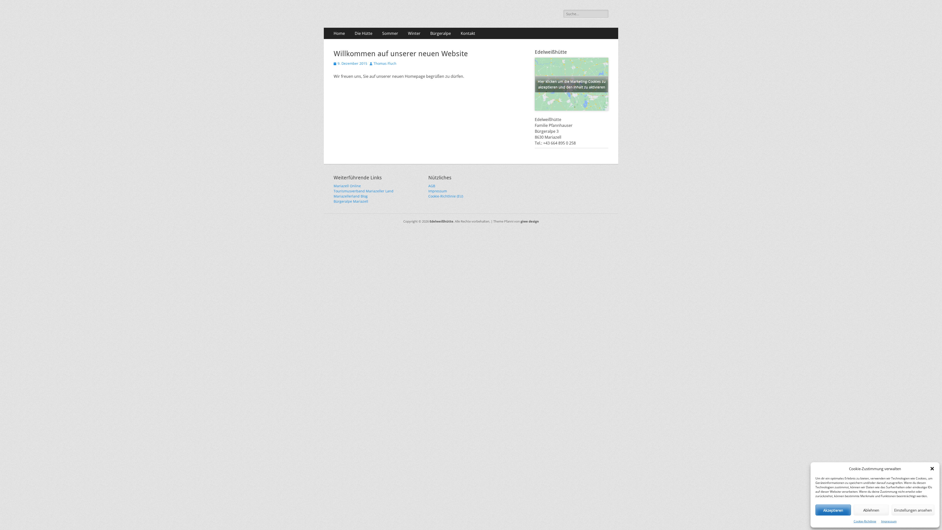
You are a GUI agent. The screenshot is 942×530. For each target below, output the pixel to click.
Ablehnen (871, 510)
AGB (431, 186)
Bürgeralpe (440, 33)
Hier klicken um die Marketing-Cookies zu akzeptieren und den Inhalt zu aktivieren (572, 84)
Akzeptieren (833, 510)
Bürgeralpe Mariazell (351, 201)
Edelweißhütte (441, 221)
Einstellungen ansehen (913, 510)
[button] (932, 468)
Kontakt (468, 33)
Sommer (390, 33)
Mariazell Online (347, 186)
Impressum (889, 521)
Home (339, 33)
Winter (414, 33)
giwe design (530, 221)
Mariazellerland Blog (351, 196)
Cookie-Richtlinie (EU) (445, 196)
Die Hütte (363, 33)
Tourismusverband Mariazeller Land (363, 191)
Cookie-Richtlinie (865, 521)
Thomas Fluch (385, 63)
